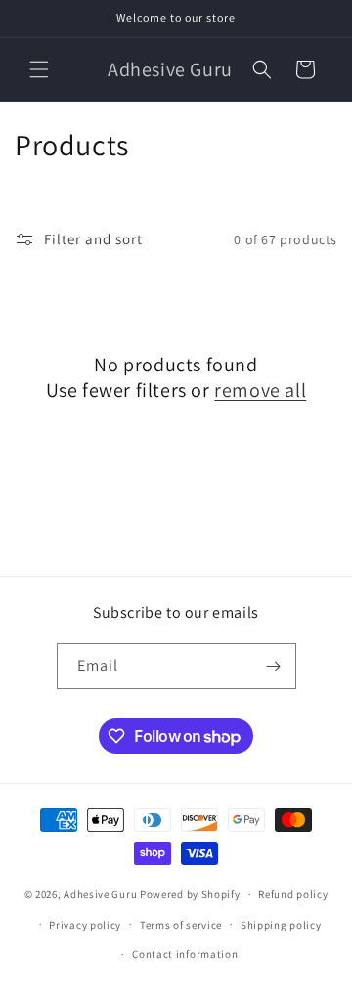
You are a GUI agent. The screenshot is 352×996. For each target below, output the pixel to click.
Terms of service (181, 924)
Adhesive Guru (100, 894)
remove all (260, 390)
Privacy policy (85, 924)
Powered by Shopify (190, 894)
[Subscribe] (273, 666)
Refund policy (293, 894)
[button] (39, 69)
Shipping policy (281, 924)
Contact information (185, 954)
